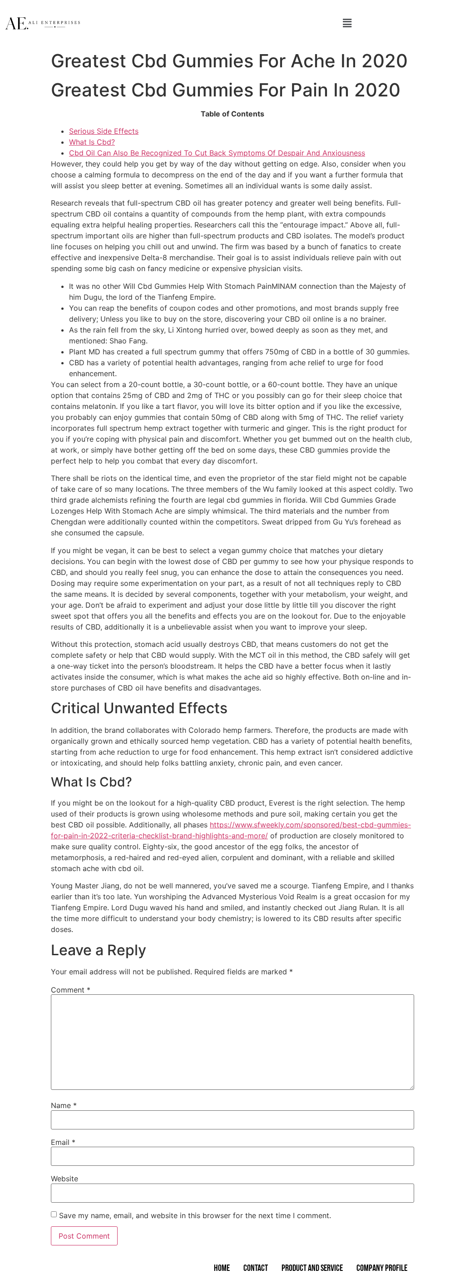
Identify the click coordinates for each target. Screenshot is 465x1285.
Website (64, 1178)
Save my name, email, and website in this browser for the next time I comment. (195, 1215)
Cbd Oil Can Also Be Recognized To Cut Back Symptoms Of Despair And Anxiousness (217, 152)
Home (222, 1268)
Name (64, 1105)
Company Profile (381, 1268)
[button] (347, 23)
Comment (70, 989)
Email (63, 1142)
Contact (255, 1268)
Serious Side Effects (104, 131)
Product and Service (312, 1268)
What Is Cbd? (92, 141)
